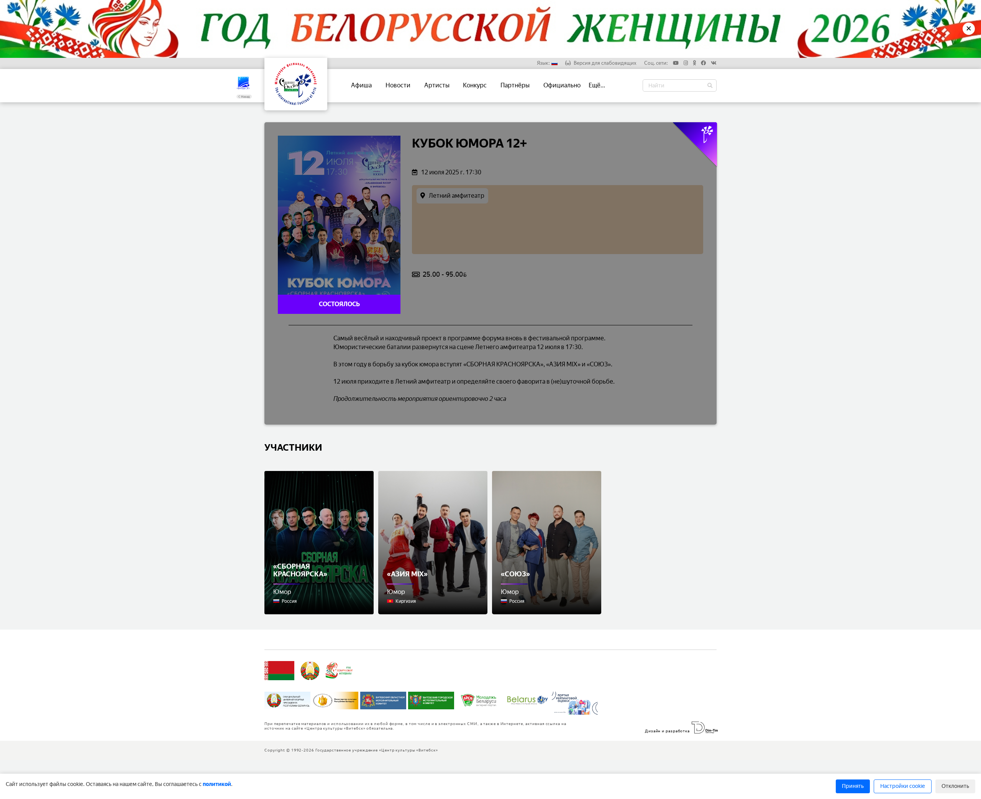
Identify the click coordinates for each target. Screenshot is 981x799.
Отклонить (955, 786)
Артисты (436, 85)
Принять (853, 786)
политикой (217, 784)
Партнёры (515, 85)
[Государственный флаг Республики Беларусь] (279, 670)
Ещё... (597, 85)
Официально (562, 85)
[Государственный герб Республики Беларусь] (310, 670)
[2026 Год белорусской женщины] (339, 670)
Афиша (361, 85)
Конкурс (475, 85)
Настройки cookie (902, 786)
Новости (398, 85)
